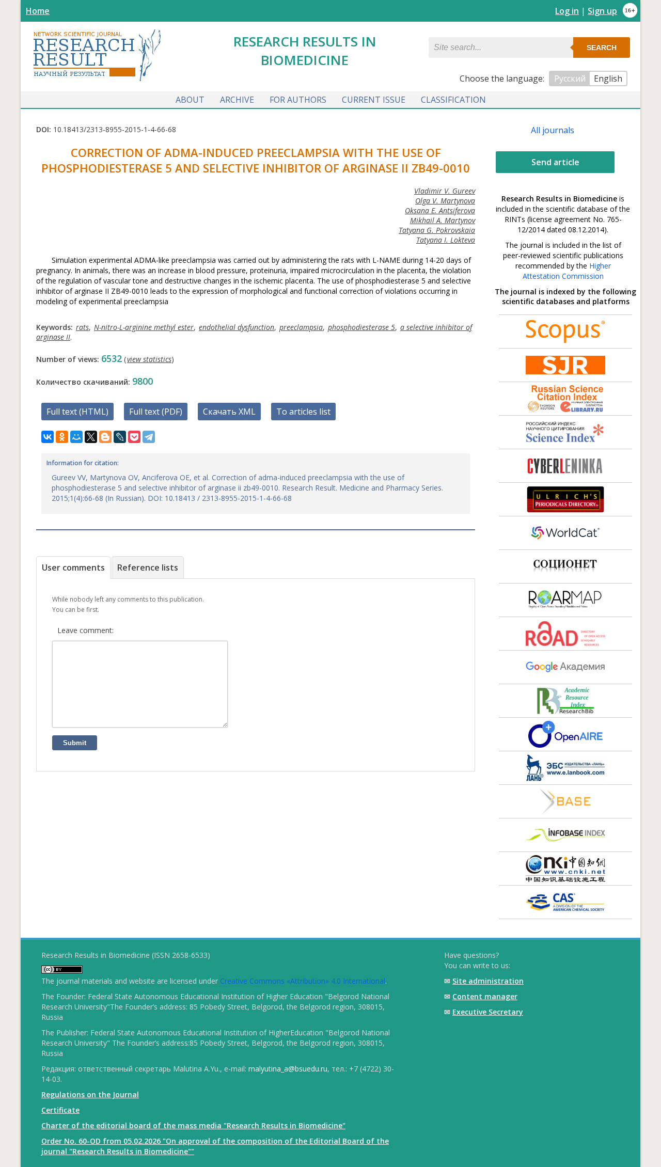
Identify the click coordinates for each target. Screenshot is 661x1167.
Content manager (484, 996)
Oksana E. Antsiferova (440, 210)
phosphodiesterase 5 (361, 327)
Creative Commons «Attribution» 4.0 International (302, 981)
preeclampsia (301, 327)
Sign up (602, 11)
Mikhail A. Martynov (442, 220)
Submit (74, 743)
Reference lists (147, 567)
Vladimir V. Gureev (444, 191)
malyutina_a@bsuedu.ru (287, 1069)
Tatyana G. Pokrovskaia (437, 230)
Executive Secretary (487, 1012)
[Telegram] (149, 437)
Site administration (488, 981)
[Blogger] (105, 437)
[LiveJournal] (120, 437)
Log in (567, 11)
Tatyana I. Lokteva (445, 240)
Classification (453, 99)
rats (82, 327)
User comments (73, 567)
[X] (91, 437)
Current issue (373, 99)
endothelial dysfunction (236, 327)
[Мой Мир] (76, 437)
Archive (237, 99)
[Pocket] (134, 437)
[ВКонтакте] (47, 437)
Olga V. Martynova (445, 201)
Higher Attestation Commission (567, 271)
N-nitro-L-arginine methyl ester (144, 327)
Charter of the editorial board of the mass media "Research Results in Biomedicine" (193, 1125)
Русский (570, 78)
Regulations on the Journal (90, 1094)
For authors (298, 99)
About (190, 99)
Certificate (60, 1110)
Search (602, 47)
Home (38, 11)
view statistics (149, 359)
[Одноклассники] (62, 437)
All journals (552, 130)
